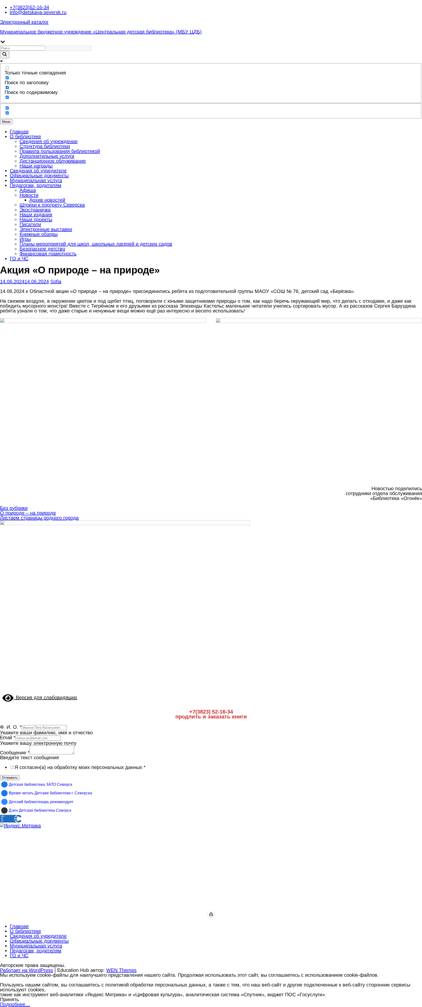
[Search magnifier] (4, 54)
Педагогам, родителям (35, 185)
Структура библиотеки (45, 146)
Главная (19, 131)
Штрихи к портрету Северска (52, 205)
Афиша (28, 190)
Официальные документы (39, 175)
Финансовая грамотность (48, 253)
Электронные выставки (46, 229)
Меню (6, 122)
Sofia (55, 281)
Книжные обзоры (39, 234)
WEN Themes (121, 970)
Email (7, 737)
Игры (25, 239)
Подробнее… (15, 1004)
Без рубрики (14, 508)
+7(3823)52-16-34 (29, 7)
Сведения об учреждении (48, 141)
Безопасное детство (42, 248)
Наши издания (36, 214)
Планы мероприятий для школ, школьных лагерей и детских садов (96, 244)
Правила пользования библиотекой (60, 151)
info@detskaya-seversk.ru (38, 12)
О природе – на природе (28, 513)
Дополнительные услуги (47, 156)
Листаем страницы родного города (39, 517)
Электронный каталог (24, 22)
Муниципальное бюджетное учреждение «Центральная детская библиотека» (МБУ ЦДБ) (101, 31)
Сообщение (15, 752)
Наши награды (36, 165)
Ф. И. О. (11, 727)
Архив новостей (47, 200)
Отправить (10, 777)
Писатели (30, 224)
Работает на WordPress (26, 970)
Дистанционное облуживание (53, 161)
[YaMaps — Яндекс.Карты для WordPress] (211, 914)
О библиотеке (25, 136)
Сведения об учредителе (38, 170)
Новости (29, 195)
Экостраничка (35, 209)
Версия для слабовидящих (45, 697)
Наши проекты (36, 219)
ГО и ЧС (19, 258)
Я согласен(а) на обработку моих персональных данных (80, 767)
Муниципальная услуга (36, 180)
